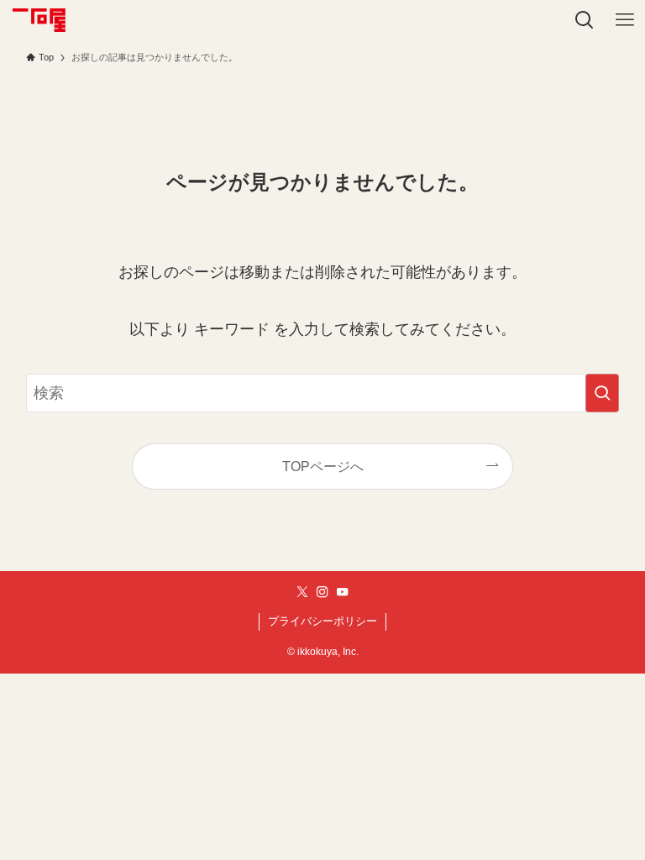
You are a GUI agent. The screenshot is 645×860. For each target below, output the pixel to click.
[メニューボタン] (625, 20)
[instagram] (322, 592)
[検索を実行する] (602, 393)
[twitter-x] (302, 592)
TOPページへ (323, 466)
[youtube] (342, 592)
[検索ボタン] (584, 20)
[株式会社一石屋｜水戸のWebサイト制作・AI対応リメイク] (39, 20)
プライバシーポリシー (322, 621)
